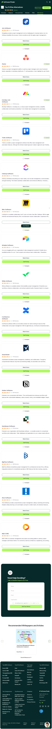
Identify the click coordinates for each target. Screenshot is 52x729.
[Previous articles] (2, 641)
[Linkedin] (43, 706)
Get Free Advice (26, 606)
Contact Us (30, 697)
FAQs (33, 12)
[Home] (8, 2)
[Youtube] (48, 706)
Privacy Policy (37, 603)
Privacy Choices (31, 702)
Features (11, 12)
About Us (29, 694)
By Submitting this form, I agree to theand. (27, 603)
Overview (3, 12)
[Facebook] (40, 706)
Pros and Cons (19, 12)
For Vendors (30, 699)
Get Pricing (46, 7)
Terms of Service (30, 603)
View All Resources (25, 657)
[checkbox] (13, 603)
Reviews (27, 12)
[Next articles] (49, 641)
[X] (45, 706)
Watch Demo (38, 7)
